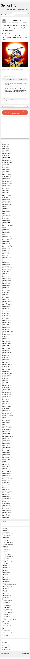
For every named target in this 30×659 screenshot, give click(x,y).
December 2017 (6, 325)
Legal (4, 583)
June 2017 (5, 336)
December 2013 (6, 410)
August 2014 (6, 396)
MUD (8, 540)
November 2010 (6, 475)
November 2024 (6, 180)
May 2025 (5, 169)
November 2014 (6, 391)
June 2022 (5, 231)
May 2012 (5, 443)
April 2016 (5, 361)
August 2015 (6, 375)
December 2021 (6, 241)
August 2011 (6, 459)
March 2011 (5, 468)
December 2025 (6, 157)
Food (4, 570)
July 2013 (5, 419)
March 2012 (6, 447)
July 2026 (5, 144)
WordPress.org (7, 649)
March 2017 (6, 341)
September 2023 (7, 204)
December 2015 (6, 368)
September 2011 (7, 457)
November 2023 (6, 201)
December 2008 (6, 515)
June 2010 (5, 484)
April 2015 (5, 382)
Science (5, 599)
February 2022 (6, 238)
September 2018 (7, 310)
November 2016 (6, 348)
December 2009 (6, 494)
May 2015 (5, 380)
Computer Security (9, 542)
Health (4, 574)
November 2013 (6, 412)
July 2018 (5, 313)
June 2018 (5, 315)
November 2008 (6, 517)
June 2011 (5, 463)
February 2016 (6, 364)
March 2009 (6, 510)
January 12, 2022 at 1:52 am (11, 86)
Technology (5, 628)
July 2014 (5, 398)
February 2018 (6, 322)
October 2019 (6, 287)
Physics (6, 616)
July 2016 (5, 355)
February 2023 (6, 217)
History (4, 576)
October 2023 (6, 202)
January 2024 (6, 197)
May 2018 (5, 317)
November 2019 (6, 285)
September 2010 (7, 478)
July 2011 (5, 461)
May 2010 (5, 485)
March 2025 (6, 173)
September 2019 (7, 289)
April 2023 (5, 213)
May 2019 (5, 296)
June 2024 (5, 188)
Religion (5, 597)
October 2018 (6, 308)
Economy (5, 565)
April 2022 (5, 234)
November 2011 (6, 454)
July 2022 (5, 229)
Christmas (24, 106)
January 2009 (6, 514)
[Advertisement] (11, 127)
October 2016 (6, 350)
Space (6, 618)
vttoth (9, 76)
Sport (4, 627)
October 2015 (6, 371)
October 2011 (6, 456)
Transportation (6, 634)
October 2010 (6, 477)
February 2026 (6, 153)
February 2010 (6, 491)
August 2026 (6, 143)
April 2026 (5, 150)
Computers (5, 537)
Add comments (24, 22)
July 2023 (5, 208)
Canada (5, 530)
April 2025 (5, 171)
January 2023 (6, 218)
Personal (16, 22)
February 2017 (6, 343)
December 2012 (6, 431)
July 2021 (5, 250)
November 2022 (6, 222)
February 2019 (6, 301)
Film (6, 551)
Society (5, 621)
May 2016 (5, 359)
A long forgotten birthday (8, 106)
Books (6, 549)
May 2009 (5, 507)
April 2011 (5, 466)
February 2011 (6, 470)
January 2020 (6, 282)
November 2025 (6, 159)
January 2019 (6, 303)
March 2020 (6, 278)
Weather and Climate (9, 619)
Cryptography (9, 612)
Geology (7, 607)
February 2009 (6, 512)
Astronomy (7, 600)
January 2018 (6, 324)
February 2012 (6, 449)
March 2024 (6, 194)
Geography (7, 605)
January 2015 (6, 387)
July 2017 (5, 334)
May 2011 (5, 464)
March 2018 (6, 320)
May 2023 (5, 211)
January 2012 (6, 450)
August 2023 (6, 206)
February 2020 (6, 280)
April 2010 (5, 487)
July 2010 (5, 482)
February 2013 (6, 427)
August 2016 (6, 354)
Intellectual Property (9, 584)
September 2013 (7, 415)
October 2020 (6, 266)
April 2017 (5, 340)
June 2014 (5, 399)
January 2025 (6, 176)
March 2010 (6, 489)
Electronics (7, 632)
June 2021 (5, 252)
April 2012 (5, 445)
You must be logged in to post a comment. (11, 100)
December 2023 (6, 199)
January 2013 (6, 429)
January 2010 (6, 492)
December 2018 (6, 304)
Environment (6, 569)
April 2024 (5, 192)
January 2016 (6, 366)
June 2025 (5, 167)
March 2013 (6, 426)
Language (5, 581)
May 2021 (5, 253)
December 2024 (6, 178)
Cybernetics (7, 544)
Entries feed (6, 645)
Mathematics (7, 609)
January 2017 (6, 345)
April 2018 (5, 318)
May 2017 (5, 338)
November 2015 (6, 369)
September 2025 (7, 162)
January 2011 (6, 471)
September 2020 (7, 267)
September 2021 (7, 246)
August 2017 (6, 333)
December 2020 (6, 262)
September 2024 (7, 183)
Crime (6, 623)
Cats (10, 22)
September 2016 (7, 352)
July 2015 (5, 376)
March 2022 (6, 236)
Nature (6, 614)
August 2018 (6, 311)
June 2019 (5, 294)
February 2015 (6, 385)
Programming (6, 595)
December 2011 (6, 452)
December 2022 (6, 220)
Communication (6, 533)
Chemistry (7, 604)
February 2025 (6, 174)
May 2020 (5, 275)
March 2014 (6, 405)
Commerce (5, 532)
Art (5, 547)
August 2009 (6, 501)
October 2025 (6, 160)
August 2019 (6, 290)
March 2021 (6, 257)
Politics (4, 593)
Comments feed (7, 647)
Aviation (6, 635)
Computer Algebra (10, 610)
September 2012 (7, 436)
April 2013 (5, 424)
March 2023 (6, 215)
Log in (5, 644)
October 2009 (6, 498)
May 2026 (5, 148)
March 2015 (6, 384)
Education (5, 567)
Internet (12, 22)
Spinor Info (8, 5)
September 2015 (7, 373)
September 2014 (7, 394)
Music (6, 558)
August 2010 (6, 480)
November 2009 (6, 496)
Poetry (6, 560)
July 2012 (5, 440)
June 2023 (5, 210)
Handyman (5, 572)
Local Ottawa (6, 586)
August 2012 (6, 438)
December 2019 (6, 283)
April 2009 (5, 508)
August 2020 (6, 269)
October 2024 (6, 181)
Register (5, 642)
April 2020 (5, 276)
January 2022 (6, 239)
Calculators (7, 630)
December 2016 (6, 347)
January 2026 (6, 155)
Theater (6, 563)
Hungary (5, 579)
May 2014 (5, 401)
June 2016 (5, 357)
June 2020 (5, 273)
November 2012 (6, 433)
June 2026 (5, 146)
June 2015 (5, 378)
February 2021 (6, 259)
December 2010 (6, 473)
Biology (6, 602)
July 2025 (5, 166)
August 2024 (6, 185)
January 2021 (6, 260)
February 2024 (6, 195)
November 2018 (6, 306)
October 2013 (6, 413)
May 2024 (5, 190)
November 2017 (6, 327)
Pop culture (7, 561)
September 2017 (7, 331)
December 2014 (6, 389)
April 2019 (5, 297)
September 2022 (7, 225)
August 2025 (6, 164)
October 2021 (6, 245)
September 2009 (7, 500)
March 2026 (6, 151)
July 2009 (5, 503)
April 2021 (5, 255)
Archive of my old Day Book (9, 523)
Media (6, 553)
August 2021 (6, 248)
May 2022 (5, 232)
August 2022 (6, 227)
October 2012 (6, 435)
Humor (4, 577)
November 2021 (6, 243)
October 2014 (6, 392)
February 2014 (6, 406)
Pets (4, 590)
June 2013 (5, 420)
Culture (5, 546)
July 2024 (5, 187)
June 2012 (5, 442)
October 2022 (6, 224)
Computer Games (9, 539)
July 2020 (5, 271)
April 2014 (5, 403)
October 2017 (6, 329)
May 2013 (5, 422)
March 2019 (6, 299)
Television (9, 556)
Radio (8, 554)
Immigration (7, 625)
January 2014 (6, 408)
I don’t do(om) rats (14, 20)
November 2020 (6, 264)
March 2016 (6, 362)
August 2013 (6, 417)
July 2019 (5, 292)
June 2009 (5, 505)
